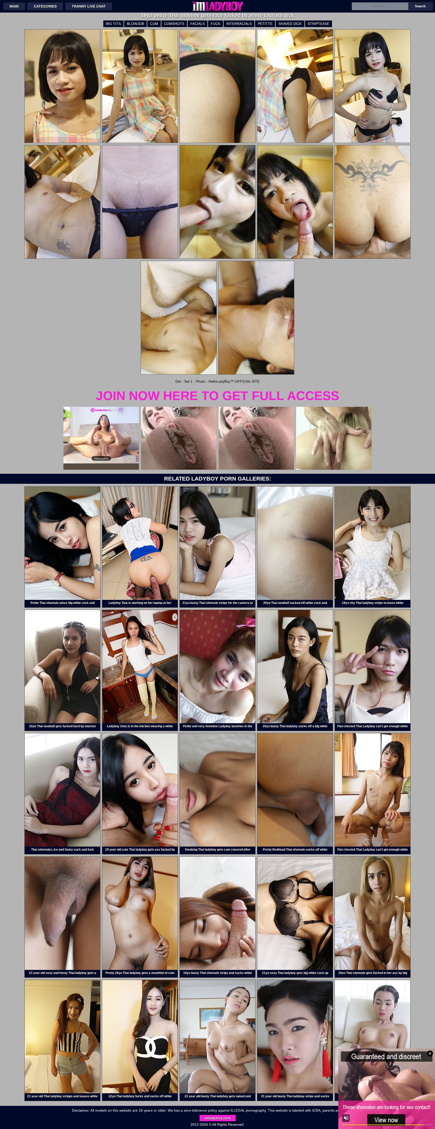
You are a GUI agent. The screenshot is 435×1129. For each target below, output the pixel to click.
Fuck (215, 24)
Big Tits (113, 24)
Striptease (318, 24)
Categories (45, 6)
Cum (154, 24)
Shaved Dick (290, 24)
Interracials (239, 24)
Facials (197, 24)
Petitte (265, 24)
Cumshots (174, 24)
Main (14, 6)
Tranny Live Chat (89, 6)
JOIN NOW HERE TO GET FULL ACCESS (217, 396)
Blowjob (135, 24)
